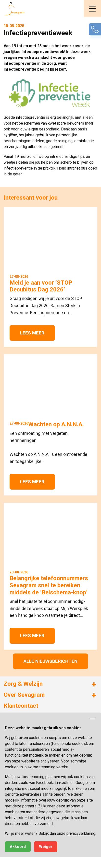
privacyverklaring (80, 833)
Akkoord (18, 846)
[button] (92, 8)
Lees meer (32, 333)
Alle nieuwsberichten (50, 661)
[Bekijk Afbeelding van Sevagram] (50, 93)
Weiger (45, 846)
